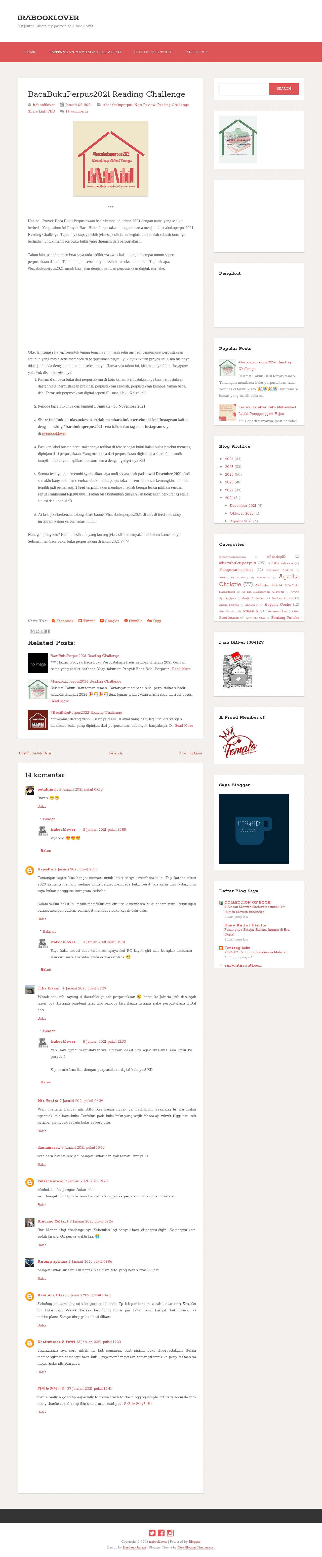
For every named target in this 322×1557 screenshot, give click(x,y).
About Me (196, 52)
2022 (229, 490)
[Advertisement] (110, 307)
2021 (229, 498)
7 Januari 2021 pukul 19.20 (86, 1181)
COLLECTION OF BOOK (247, 902)
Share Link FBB (41, 111)
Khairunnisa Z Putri (56, 1342)
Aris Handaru (228, 611)
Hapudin (45, 869)
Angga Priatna (229, 605)
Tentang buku (237, 948)
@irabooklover (54, 433)
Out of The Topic (153, 52)
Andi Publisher (253, 598)
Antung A (251, 605)
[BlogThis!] (37, 631)
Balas (41, 806)
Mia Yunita (47, 1101)
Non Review (144, 105)
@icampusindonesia (232, 557)
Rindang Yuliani (52, 1221)
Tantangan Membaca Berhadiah (85, 52)
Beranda (116, 753)
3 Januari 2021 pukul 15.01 (104, 942)
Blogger (195, 1542)
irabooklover (48, 18)
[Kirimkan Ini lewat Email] (32, 631)
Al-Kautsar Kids (266, 585)
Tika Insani (49, 988)
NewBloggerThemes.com (196, 1547)
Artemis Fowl (278, 611)
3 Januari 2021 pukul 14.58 (104, 829)
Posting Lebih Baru (35, 753)
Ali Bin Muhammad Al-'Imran (263, 592)
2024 (229, 474)
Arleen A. (250, 611)
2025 (229, 467)
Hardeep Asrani (134, 1547)
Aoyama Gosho (277, 604)
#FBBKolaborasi (280, 563)
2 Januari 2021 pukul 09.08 (81, 789)
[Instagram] (170, 1533)
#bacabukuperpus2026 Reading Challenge (86, 681)
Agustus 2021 (241, 521)
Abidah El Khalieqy (233, 577)
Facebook (64, 621)
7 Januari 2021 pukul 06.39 (81, 1101)
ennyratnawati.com (243, 965)
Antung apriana (52, 1261)
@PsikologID (276, 557)
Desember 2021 (243, 506)
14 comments (77, 111)
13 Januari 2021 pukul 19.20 (99, 1342)
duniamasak (48, 1147)
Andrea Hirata (283, 598)
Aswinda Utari (51, 1295)
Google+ (111, 621)
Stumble (135, 621)
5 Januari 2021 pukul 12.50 (104, 1041)
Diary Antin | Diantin (245, 925)
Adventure (263, 577)
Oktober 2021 (241, 513)
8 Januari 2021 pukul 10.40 (89, 1295)
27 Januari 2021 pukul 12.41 (89, 1388)
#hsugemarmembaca (236, 570)
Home (29, 52)
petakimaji (47, 789)
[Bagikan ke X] (42, 631)
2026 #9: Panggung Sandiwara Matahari (256, 952)
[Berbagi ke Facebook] (47, 631)
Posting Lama (191, 753)
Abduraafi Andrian (279, 570)
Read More (181, 669)
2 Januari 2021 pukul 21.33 (76, 869)
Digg (156, 621)
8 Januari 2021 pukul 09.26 (91, 1221)
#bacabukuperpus (118, 105)
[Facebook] (161, 1533)
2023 (229, 482)
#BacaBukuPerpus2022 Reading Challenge (86, 712)
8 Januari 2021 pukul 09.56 (90, 1261)
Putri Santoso (50, 1181)
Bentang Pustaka (285, 618)
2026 (229, 459)
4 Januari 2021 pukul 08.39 (84, 988)
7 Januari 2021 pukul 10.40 (83, 1147)
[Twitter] (152, 1533)
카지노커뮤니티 (51, 1388)
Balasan (49, 819)
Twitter (88, 621)
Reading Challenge (173, 105)
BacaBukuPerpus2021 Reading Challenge (106, 94)
